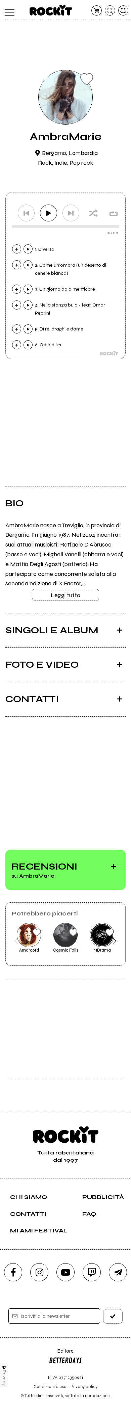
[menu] (8, 10)
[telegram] (118, 1272)
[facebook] (13, 1272)
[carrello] (96, 10)
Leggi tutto (65, 595)
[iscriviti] (113, 1316)
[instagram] (39, 1272)
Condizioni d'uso (50, 1386)
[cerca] (110, 10)
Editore (61, 1354)
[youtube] (65, 1272)
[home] (51, 10)
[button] (16, 941)
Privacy (4, 1378)
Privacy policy (84, 1386)
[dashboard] (123, 10)
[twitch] (92, 1272)
